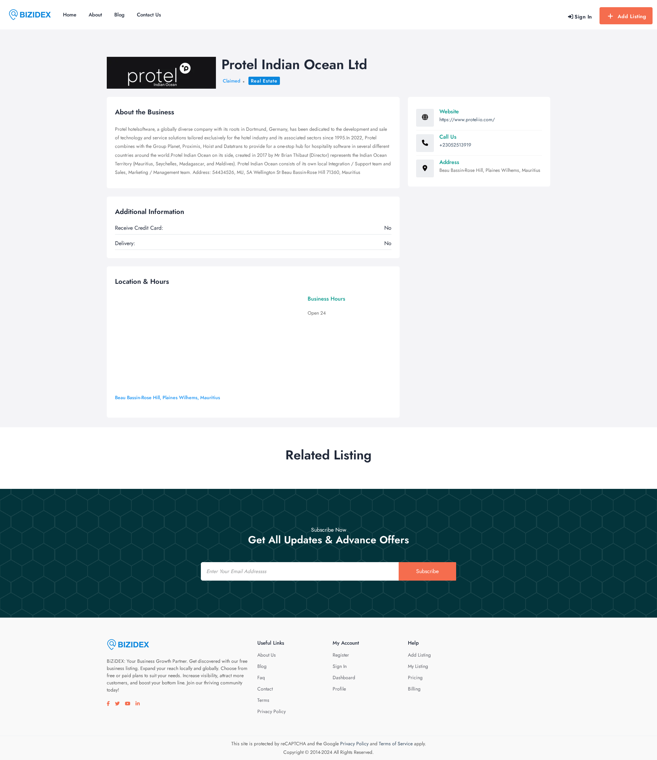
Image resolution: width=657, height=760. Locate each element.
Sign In (340, 666)
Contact (265, 688)
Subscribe (427, 571)
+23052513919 (455, 144)
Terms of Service (396, 743)
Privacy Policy (271, 711)
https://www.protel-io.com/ (467, 119)
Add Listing (632, 16)
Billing (414, 688)
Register (341, 654)
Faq (261, 677)
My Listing (418, 666)
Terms (263, 700)
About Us (266, 654)
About (95, 14)
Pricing (415, 677)
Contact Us (149, 14)
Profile (339, 688)
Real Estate (264, 80)
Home (69, 14)
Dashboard (344, 677)
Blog (119, 14)
